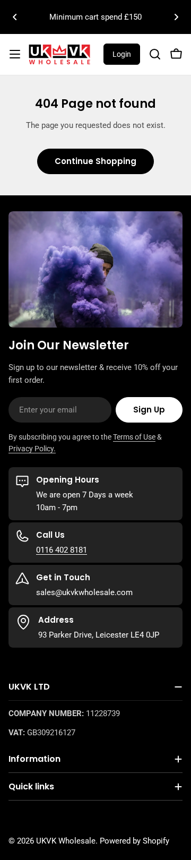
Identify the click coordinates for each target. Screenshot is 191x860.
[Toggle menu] (14, 54)
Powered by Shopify (134, 841)
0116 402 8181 (61, 550)
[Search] (155, 54)
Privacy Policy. (32, 448)
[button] (14, 17)
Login (121, 54)
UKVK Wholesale (66, 841)
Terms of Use (134, 437)
